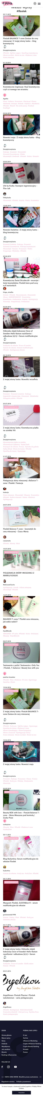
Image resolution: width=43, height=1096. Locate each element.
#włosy (11, 917)
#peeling (6, 682)
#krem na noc (19, 55)
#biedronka (34, 396)
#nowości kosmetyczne (11, 154)
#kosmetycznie (21, 295)
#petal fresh (25, 444)
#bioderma (35, 104)
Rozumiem (22, 1092)
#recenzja (6, 301)
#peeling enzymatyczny (30, 53)
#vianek (20, 104)
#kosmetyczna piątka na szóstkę (14, 442)
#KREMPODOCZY (15, 297)
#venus (21, 447)
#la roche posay (21, 106)
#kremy (12, 543)
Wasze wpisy (6, 1038)
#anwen (15, 249)
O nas (25, 1035)
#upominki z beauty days (11, 396)
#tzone (24, 497)
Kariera (25, 1038)
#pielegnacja (33, 299)
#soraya (14, 104)
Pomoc (25, 1052)
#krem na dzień (8, 55)
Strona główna (6, 1035)
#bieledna (15, 251)
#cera (28, 634)
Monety (4, 1052)
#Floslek (22, 634)
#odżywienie (16, 299)
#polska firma (34, 1012)
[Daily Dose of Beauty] (7, 3)
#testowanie (28, 781)
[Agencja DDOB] (35, 3)
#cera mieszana (8, 57)
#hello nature (28, 964)
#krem (5, 297)
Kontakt (25, 1049)
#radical (31, 106)
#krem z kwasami (9, 733)
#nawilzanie (7, 299)
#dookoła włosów (9, 920)
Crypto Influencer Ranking (32, 1044)
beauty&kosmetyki (11, 18)
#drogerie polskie (9, 398)
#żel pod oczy (23, 1012)
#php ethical (7, 449)
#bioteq (20, 781)
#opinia (21, 200)
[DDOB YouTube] (15, 1068)
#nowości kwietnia (9, 244)
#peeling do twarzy (9, 451)
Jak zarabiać (6, 1049)
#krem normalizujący (10, 730)
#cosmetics (35, 200)
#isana (33, 101)
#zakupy (6, 152)
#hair (17, 917)
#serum (5, 917)
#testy (27, 200)
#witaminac (25, 301)
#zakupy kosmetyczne (27, 246)
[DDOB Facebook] (2, 1068)
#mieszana (34, 634)
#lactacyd (26, 101)
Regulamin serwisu (8, 1082)
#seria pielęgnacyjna (10, 1014)
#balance (31, 497)
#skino (29, 156)
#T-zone (15, 634)
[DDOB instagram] (8, 1068)
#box (18, 543)
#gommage (21, 451)
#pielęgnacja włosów (17, 350)
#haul (5, 101)
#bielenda (6, 104)
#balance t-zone (23, 728)
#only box (28, 873)
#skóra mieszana (25, 587)
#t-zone (25, 680)
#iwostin (36, 156)
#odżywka (6, 964)
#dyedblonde (14, 636)
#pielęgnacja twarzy (23, 733)
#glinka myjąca (15, 53)
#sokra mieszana (16, 497)
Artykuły (4, 1044)
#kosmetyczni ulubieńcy (11, 444)
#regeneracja (15, 301)
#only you (13, 726)
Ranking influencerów (9, 1055)
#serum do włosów (9, 348)
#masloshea (26, 297)
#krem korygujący (24, 730)
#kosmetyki (22, 152)
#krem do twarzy (19, 449)
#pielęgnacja (7, 587)
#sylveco (27, 104)
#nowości (13, 152)
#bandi (12, 106)
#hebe (22, 154)
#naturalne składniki (10, 1012)
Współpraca (6, 1046)
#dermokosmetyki (26, 1010)
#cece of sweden (25, 345)
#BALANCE (7, 634)
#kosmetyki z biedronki (11, 156)
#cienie (5, 295)
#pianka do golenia (32, 447)
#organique (7, 251)
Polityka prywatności (23, 1082)
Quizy (3, 1041)
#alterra (11, 101)
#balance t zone (31, 55)
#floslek (6, 53)
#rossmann (18, 101)
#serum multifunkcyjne (25, 348)
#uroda (15, 587)
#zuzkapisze (7, 829)
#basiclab (6, 783)
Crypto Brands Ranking (31, 1046)
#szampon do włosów (10, 447)
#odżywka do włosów (10, 345)
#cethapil (6, 108)
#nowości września (17, 394)
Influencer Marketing (30, 1041)
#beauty (27, 495)
